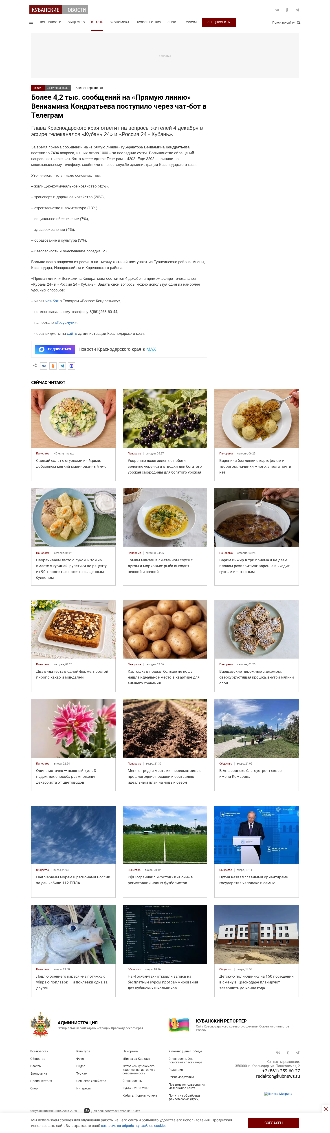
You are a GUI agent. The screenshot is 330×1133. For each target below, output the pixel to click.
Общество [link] (225, 763)
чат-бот (52, 301)
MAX (151, 349)
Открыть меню (31, 23)
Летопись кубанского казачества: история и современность (139, 1069)
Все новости (50, 22)
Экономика (119, 22)
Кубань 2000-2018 (136, 1088)
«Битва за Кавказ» (136, 1058)
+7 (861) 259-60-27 (281, 1070)
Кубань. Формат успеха (140, 1095)
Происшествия (148, 22)
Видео (80, 1066)
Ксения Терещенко (89, 88)
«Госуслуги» (66, 322)
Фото (80, 1058)
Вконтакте (277, 10)
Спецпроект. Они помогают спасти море (185, 1060)
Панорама (130, 1051)
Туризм (190, 22)
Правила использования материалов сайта (187, 1086)
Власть (97, 22)
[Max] (71, 366)
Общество (76, 22)
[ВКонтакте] (43, 366)
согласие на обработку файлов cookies (133, 1126)
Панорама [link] (43, 453)
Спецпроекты (219, 22)
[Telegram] (62, 366)
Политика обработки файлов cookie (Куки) (184, 1097)
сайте (72, 333)
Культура (83, 1051)
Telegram (297, 10)
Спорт (172, 22)
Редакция (176, 1069)
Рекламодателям (181, 1077)
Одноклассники (287, 10)
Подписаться (59, 349)
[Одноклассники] (53, 366)
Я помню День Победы (185, 1051)
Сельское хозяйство (91, 1081)
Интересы (83, 1088)
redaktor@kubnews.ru (278, 1076)
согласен (273, 1123)
